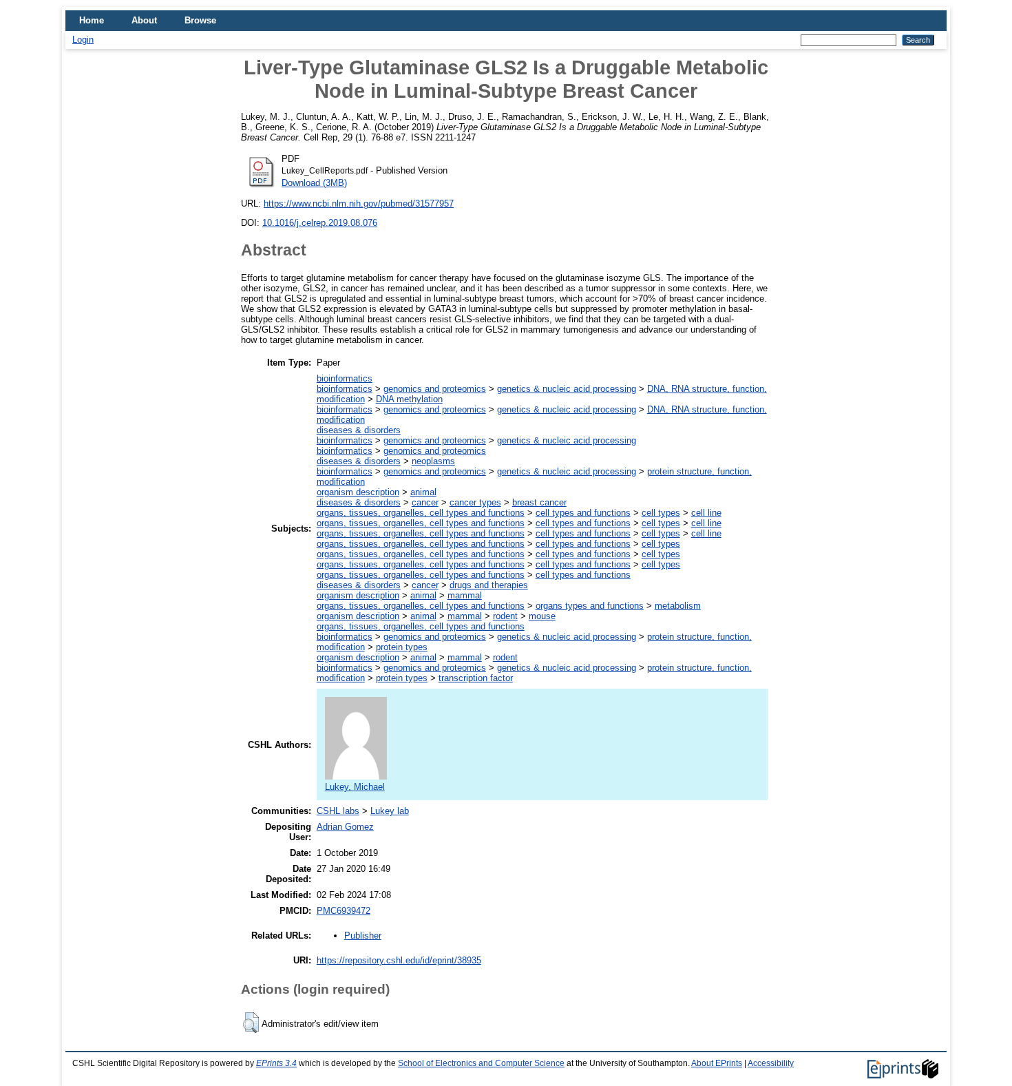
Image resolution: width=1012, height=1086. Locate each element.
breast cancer (539, 502)
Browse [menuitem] (200, 20)
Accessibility (771, 1063)
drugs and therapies (489, 585)
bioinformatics (344, 378)
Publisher (362, 935)
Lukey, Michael (355, 787)
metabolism (678, 606)
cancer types (475, 502)
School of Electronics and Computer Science (481, 1063)
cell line (706, 513)
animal (423, 492)
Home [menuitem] (91, 20)
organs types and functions (590, 606)
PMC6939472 (343, 911)
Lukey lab (389, 811)
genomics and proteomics (434, 389)
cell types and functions (583, 513)
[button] (251, 1022)
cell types (661, 513)
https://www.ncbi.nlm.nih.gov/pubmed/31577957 (359, 203)
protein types (402, 647)
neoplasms (433, 461)
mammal (464, 595)
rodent (505, 616)
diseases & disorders (359, 430)
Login (83, 39)
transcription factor (476, 678)
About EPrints (716, 1063)
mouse (542, 616)
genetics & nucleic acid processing (566, 389)
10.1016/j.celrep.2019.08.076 (319, 223)
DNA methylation (409, 399)
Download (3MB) (314, 183)
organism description (358, 492)
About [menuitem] (144, 20)
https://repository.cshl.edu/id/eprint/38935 (399, 960)
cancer (425, 502)
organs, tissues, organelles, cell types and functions (421, 513)
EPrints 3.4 (276, 1063)
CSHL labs (338, 811)
